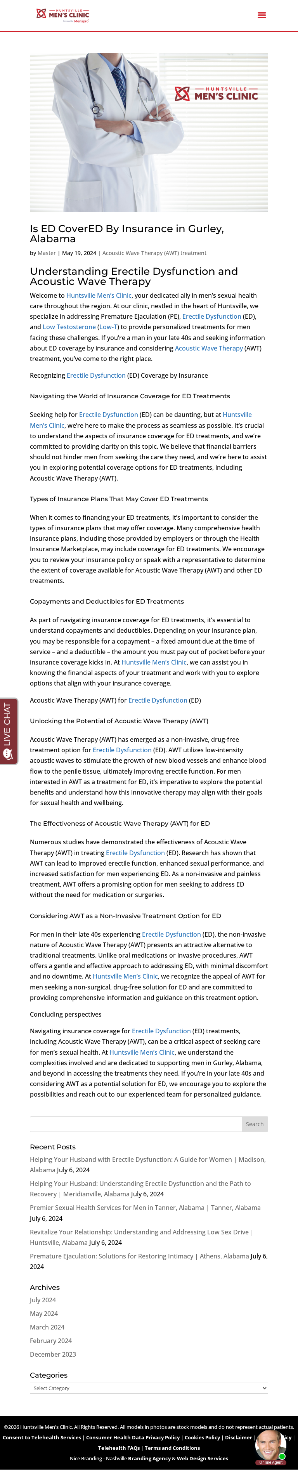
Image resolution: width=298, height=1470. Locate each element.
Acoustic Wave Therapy (209, 348)
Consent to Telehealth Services (42, 1437)
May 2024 (44, 1313)
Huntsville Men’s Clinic (99, 295)
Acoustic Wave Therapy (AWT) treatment (154, 253)
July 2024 (43, 1300)
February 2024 (51, 1340)
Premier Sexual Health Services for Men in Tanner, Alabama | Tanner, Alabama (145, 1207)
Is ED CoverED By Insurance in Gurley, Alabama (127, 233)
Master (47, 253)
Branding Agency (149, 1458)
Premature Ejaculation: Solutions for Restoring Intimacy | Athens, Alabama (139, 1256)
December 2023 (53, 1354)
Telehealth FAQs (119, 1447)
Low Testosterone (69, 327)
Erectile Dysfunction (211, 316)
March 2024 (47, 1327)
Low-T (108, 327)
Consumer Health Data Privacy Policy (133, 1437)
